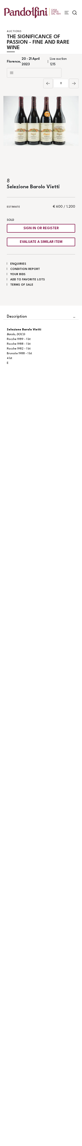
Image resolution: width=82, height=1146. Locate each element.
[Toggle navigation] (67, 12)
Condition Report (25, 269)
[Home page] (32, 12)
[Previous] (48, 83)
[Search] (75, 12)
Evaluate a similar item (41, 242)
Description (17, 317)
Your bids (18, 274)
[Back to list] (34, 73)
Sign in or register (41, 228)
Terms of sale (21, 284)
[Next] (74, 83)
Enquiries (18, 263)
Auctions (14, 31)
